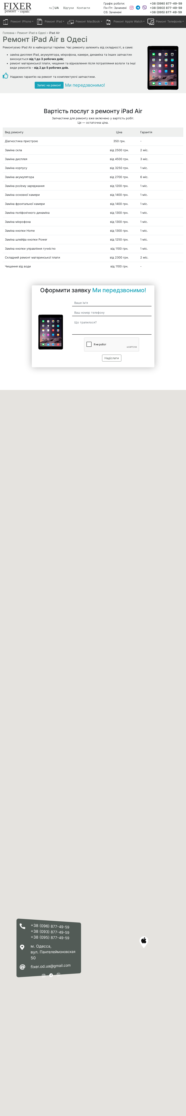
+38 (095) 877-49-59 (166, 12)
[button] (144, 942)
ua (56, 8)
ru (50, 8)
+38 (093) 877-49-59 (166, 8)
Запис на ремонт (49, 85)
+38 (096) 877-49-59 (166, 3)
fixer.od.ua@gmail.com (51, 966)
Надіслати (111, 358)
